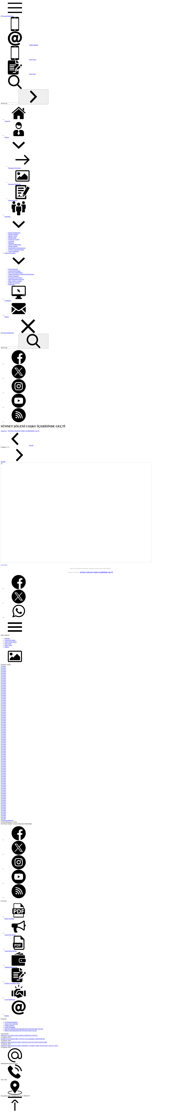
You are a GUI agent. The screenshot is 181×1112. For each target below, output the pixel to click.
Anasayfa (3, 431)
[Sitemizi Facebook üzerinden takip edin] (19, 364)
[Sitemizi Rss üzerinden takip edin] (19, 422)
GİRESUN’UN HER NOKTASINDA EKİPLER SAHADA (19, 1035)
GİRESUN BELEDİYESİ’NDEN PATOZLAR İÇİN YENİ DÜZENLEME (24, 1042)
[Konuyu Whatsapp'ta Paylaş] (19, 617)
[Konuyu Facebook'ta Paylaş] (19, 588)
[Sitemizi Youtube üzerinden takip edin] (19, 407)
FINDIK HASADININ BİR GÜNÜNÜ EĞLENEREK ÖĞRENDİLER (23, 1039)
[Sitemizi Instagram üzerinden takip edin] (19, 393)
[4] (76, 562)
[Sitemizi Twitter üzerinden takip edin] (19, 378)
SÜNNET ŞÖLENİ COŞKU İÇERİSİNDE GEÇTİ (23, 431)
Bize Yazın (32, 74)
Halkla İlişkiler (33, 45)
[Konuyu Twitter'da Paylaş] (19, 603)
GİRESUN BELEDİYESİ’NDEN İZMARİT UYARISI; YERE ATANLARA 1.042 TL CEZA (29, 1045)
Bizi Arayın (32, 59)
